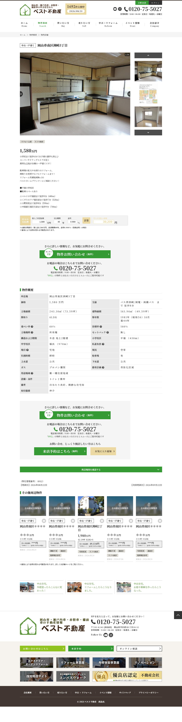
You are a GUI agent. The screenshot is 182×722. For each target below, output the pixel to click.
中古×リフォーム (108, 24)
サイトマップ (125, 692)
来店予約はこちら (60, 451)
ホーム (24, 24)
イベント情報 (132, 24)
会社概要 (28, 692)
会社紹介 (154, 24)
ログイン (155, 2)
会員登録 (142, 2)
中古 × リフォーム (83, 692)
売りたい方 (84, 24)
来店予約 (76, 648)
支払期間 (57, 218)
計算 (86, 220)
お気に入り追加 (103, 451)
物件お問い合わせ (69, 253)
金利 (69, 218)
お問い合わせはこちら (36, 648)
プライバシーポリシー (149, 692)
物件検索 (42, 24)
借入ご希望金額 (38, 218)
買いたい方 (63, 24)
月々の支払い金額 (100, 218)
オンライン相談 (129, 648)
